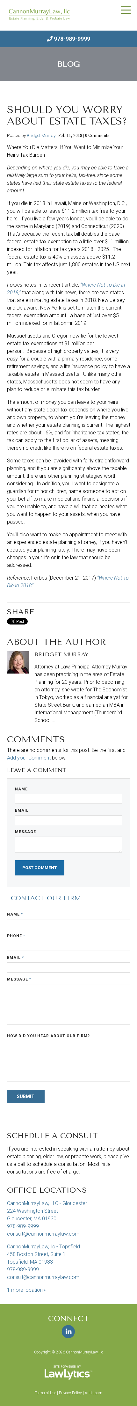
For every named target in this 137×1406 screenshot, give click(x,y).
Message (25, 832)
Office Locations (47, 1190)
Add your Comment (29, 758)
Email (22, 810)
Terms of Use (45, 1393)
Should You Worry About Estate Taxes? (67, 115)
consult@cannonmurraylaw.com (43, 1234)
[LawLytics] (68, 1372)
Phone (16, 936)
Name (21, 789)
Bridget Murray (41, 135)
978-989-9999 (72, 38)
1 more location (25, 1290)
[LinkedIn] (68, 1332)
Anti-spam (93, 1393)
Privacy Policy (70, 1393)
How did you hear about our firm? (48, 1036)
